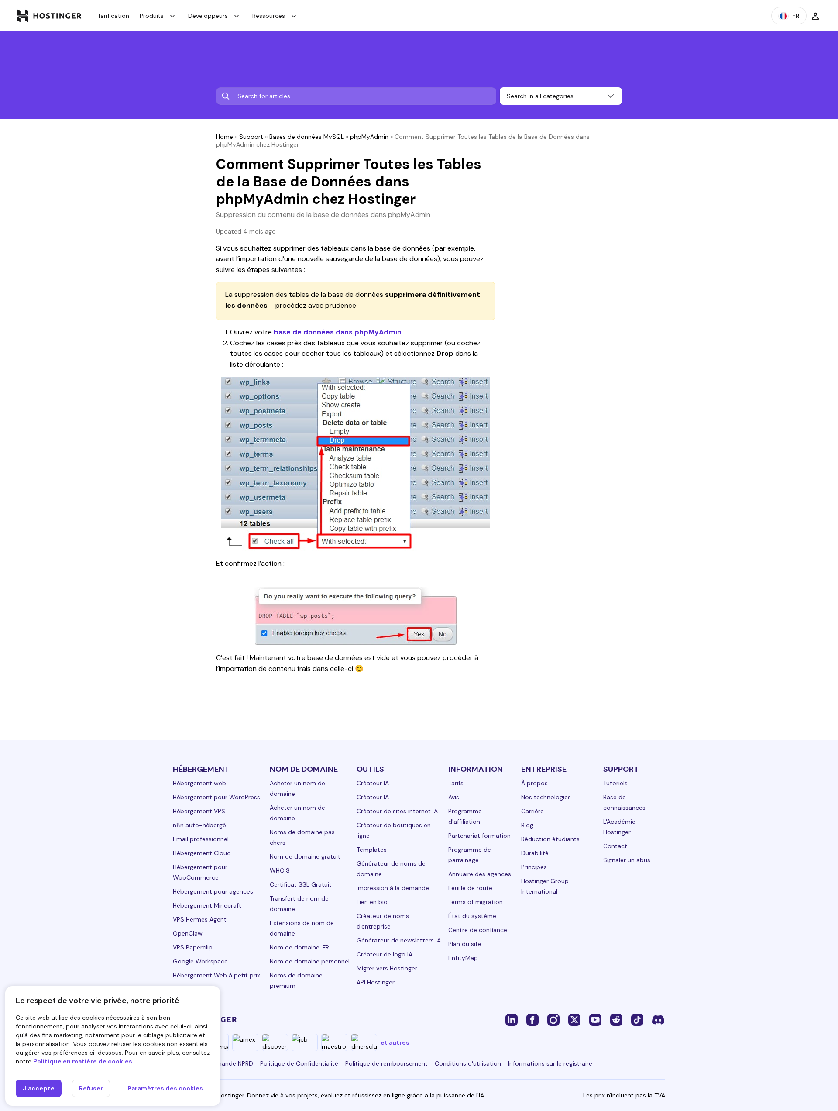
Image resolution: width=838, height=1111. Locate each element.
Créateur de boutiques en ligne (394, 830)
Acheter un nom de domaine (297, 788)
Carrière (532, 811)
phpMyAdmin (369, 137)
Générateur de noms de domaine (391, 869)
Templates (372, 849)
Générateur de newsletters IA (399, 940)
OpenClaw (188, 933)
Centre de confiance (477, 930)
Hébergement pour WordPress (216, 797)
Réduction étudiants (550, 839)
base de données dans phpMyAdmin (338, 332)
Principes (534, 867)
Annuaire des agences (479, 874)
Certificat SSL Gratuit (301, 884)
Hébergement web (199, 783)
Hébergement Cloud (202, 853)
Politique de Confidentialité (299, 1063)
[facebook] (532, 1019)
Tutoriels (615, 783)
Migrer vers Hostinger (387, 968)
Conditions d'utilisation (468, 1063)
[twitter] (574, 1019)
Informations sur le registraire (550, 1063)
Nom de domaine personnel (310, 961)
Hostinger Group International (545, 886)
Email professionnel (201, 839)
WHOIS (280, 870)
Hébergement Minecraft (207, 905)
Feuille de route (470, 888)
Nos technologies (546, 797)
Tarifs (456, 783)
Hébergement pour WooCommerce (200, 872)
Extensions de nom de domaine (302, 928)
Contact (615, 846)
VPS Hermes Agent (200, 919)
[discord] (658, 1019)
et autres (395, 1042)
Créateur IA (373, 783)
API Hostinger (376, 982)
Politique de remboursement (386, 1063)
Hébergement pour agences (213, 891)
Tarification (113, 16)
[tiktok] (637, 1019)
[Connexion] (815, 15)
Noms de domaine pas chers (302, 837)
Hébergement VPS (199, 811)
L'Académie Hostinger (619, 827)
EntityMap (463, 958)
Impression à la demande (393, 888)
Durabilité (535, 853)
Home (224, 137)
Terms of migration (475, 902)
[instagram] (553, 1019)
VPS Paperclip (193, 947)
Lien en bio (372, 902)
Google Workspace (200, 961)
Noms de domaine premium (296, 980)
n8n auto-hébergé (199, 825)
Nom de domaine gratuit (305, 856)
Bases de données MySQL (306, 137)
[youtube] (595, 1019)
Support (251, 137)
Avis (453, 797)
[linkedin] (512, 1019)
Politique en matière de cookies (82, 1061)
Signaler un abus (626, 860)
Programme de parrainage (469, 855)
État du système (472, 916)
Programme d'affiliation (465, 816)
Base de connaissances (624, 802)
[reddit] (616, 1019)
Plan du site (464, 944)
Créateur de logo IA (384, 954)
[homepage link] (49, 15)
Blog (527, 825)
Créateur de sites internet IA (397, 811)
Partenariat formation (479, 835)
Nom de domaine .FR (299, 947)
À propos (534, 783)
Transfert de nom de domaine (299, 903)
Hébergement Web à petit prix (216, 975)
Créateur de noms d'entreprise (383, 921)
